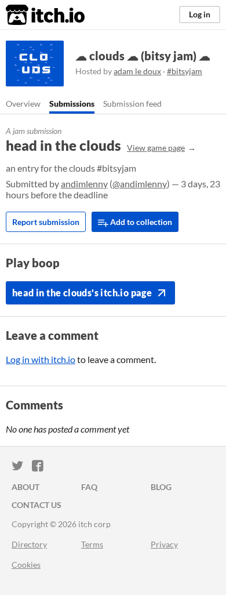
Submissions (71, 103)
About (25, 487)
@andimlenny (139, 183)
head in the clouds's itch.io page (82, 292)
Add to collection (140, 222)
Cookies (26, 564)
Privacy (164, 544)
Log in (199, 14)
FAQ (89, 487)
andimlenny (84, 183)
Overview (23, 103)
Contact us (36, 505)
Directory (29, 544)
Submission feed (132, 103)
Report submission (45, 222)
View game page (156, 148)
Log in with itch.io (40, 359)
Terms (92, 544)
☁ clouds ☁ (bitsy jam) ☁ (142, 56)
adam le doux (137, 71)
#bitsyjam (184, 71)
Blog (161, 487)
